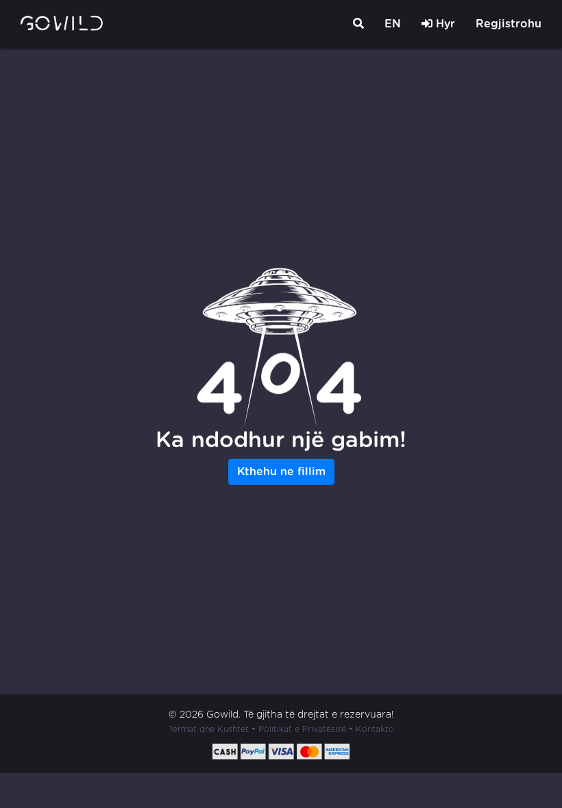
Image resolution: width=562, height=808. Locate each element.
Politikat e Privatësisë (302, 729)
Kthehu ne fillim (281, 471)
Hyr (443, 23)
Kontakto (375, 729)
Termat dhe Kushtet (209, 729)
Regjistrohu (508, 23)
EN (392, 23)
